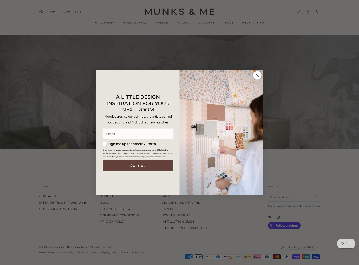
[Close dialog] (257, 75)
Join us (138, 165)
